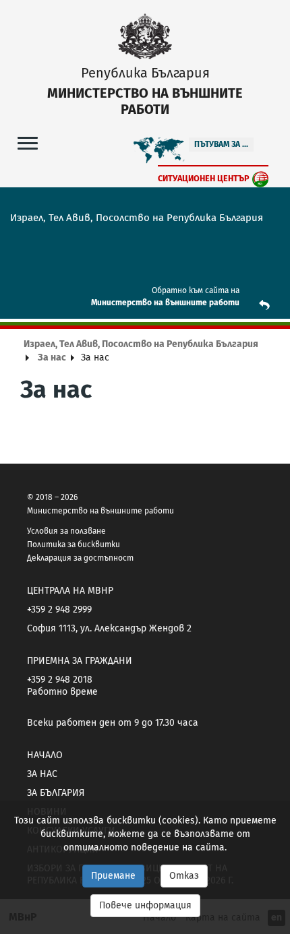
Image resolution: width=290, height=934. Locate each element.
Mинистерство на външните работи (165, 302)
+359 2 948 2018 (59, 679)
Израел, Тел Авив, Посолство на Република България (141, 344)
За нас (52, 357)
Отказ (184, 875)
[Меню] (27, 142)
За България (55, 793)
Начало (45, 755)
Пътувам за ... (221, 144)
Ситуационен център (204, 178)
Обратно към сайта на (195, 290)
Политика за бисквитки (73, 544)
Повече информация (145, 905)
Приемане (113, 875)
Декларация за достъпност (80, 558)
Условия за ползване (66, 531)
